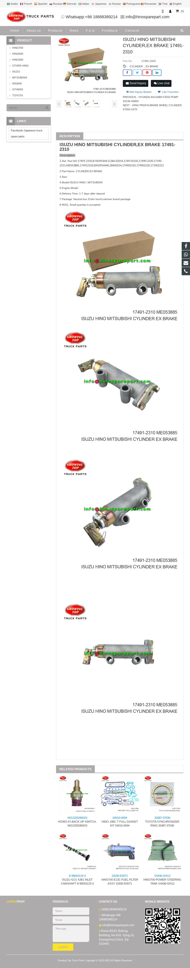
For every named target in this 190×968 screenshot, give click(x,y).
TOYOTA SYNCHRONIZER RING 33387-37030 (162, 821)
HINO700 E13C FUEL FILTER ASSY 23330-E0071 (119, 879)
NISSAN (17, 83)
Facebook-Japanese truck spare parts (26, 133)
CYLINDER (136, 66)
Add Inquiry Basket (140, 91)
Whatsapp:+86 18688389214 (91, 17)
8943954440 (101, 165)
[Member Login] (170, 11)
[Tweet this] (137, 73)
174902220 (143, 165)
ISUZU (66, 144)
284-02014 (116, 161)
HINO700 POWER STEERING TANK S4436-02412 (162, 879)
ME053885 (72, 165)
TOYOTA (17, 95)
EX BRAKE (152, 66)
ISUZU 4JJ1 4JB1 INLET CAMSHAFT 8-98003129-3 (77, 879)
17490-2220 (146, 161)
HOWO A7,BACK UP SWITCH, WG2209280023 (77, 821)
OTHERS (17, 89)
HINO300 (17, 59)
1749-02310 (131, 161)
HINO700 (17, 47)
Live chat (163, 83)
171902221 (157, 165)
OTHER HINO (20, 65)
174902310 (129, 165)
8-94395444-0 (101, 161)
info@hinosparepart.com (147, 17)
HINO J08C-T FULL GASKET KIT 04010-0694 (120, 821)
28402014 (116, 165)
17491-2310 (85, 161)
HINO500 (17, 53)
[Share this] (127, 73)
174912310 (86, 165)
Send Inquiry (137, 83)
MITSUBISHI (99, 144)
